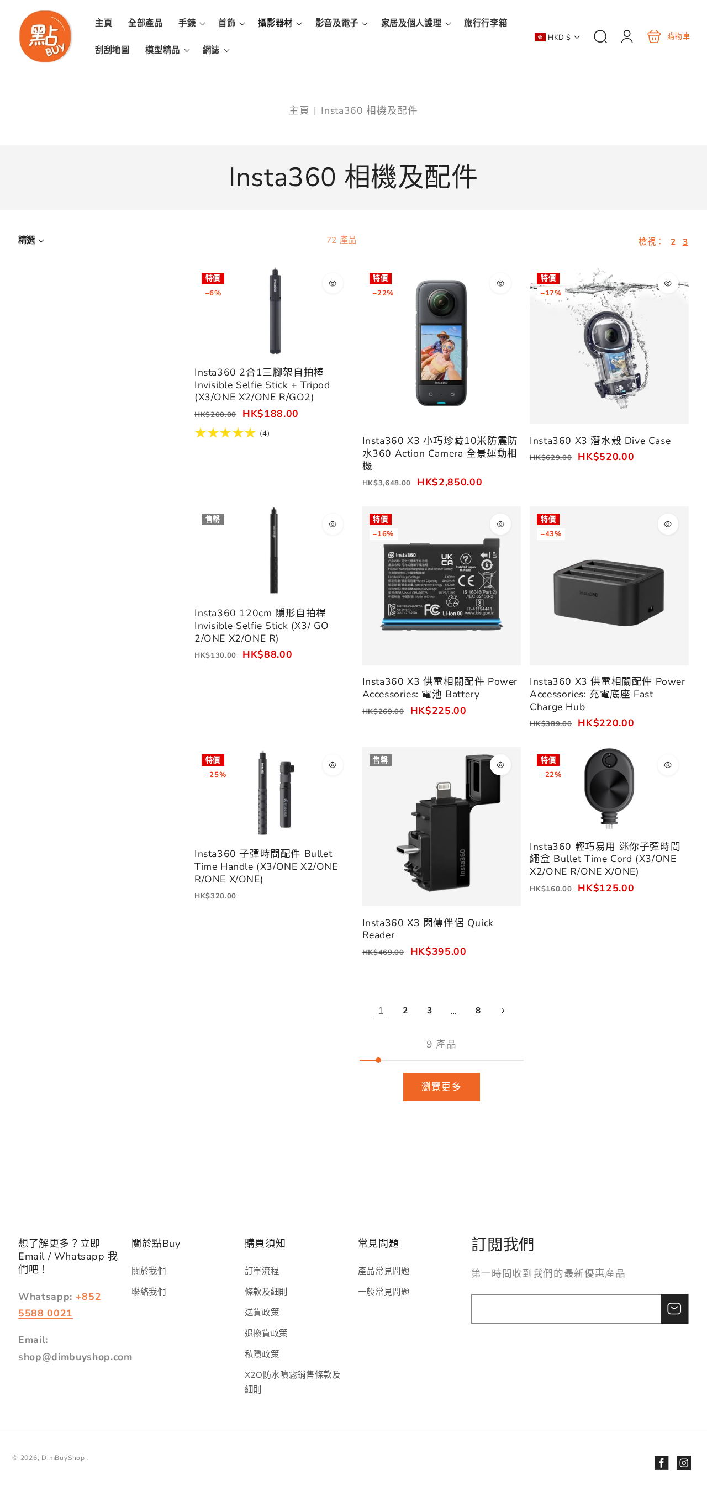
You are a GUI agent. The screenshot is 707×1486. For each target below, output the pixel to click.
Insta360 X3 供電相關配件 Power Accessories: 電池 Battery (441, 585)
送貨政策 (262, 1312)
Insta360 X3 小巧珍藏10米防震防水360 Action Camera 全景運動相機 (441, 345)
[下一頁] (502, 1010)
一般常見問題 (384, 1292)
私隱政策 (262, 1354)
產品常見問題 (384, 1271)
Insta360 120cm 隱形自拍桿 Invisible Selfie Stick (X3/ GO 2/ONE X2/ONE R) (274, 551)
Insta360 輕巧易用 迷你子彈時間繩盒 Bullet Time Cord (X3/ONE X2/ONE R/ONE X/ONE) (609, 788)
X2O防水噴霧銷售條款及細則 (293, 1382)
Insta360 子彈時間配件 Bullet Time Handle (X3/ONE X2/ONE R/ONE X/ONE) (274, 792)
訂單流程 (262, 1271)
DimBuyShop (63, 1457)
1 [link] (381, 1010)
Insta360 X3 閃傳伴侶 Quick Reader (441, 826)
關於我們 (148, 1271)
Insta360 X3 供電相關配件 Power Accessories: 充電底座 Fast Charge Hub (609, 585)
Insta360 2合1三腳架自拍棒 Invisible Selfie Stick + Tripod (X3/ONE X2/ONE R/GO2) (274, 311)
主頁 (299, 110)
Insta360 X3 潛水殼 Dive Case (609, 345)
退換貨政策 (266, 1333)
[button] (190, 23)
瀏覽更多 (441, 1087)
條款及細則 (266, 1292)
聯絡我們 (148, 1292)
